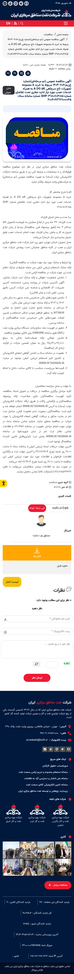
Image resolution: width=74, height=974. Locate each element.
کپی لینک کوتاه (37, 508)
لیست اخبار (12, 582)
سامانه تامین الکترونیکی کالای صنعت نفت (47, 785)
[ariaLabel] (66, 23)
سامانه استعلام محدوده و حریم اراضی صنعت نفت (43, 772)
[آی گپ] (15, 3)
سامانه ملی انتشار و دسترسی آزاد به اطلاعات (46, 778)
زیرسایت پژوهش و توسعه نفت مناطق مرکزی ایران (43, 791)
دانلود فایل (62, 566)
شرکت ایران (50, 702)
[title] (40, 13)
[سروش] (26, 3)
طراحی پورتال (37, 970)
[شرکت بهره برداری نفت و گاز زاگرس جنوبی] (60, 816)
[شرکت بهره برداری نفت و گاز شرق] (13, 816)
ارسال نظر (37, 678)
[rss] (15, 23)
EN (8, 23)
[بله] (5, 3)
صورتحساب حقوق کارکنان (55, 766)
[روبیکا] (21, 3)
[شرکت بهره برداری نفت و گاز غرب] (37, 816)
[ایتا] (10, 3)
